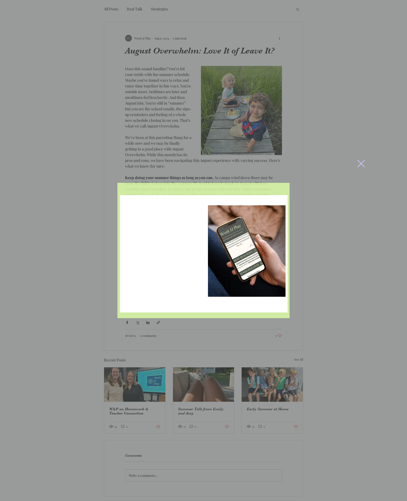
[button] (361, 164)
